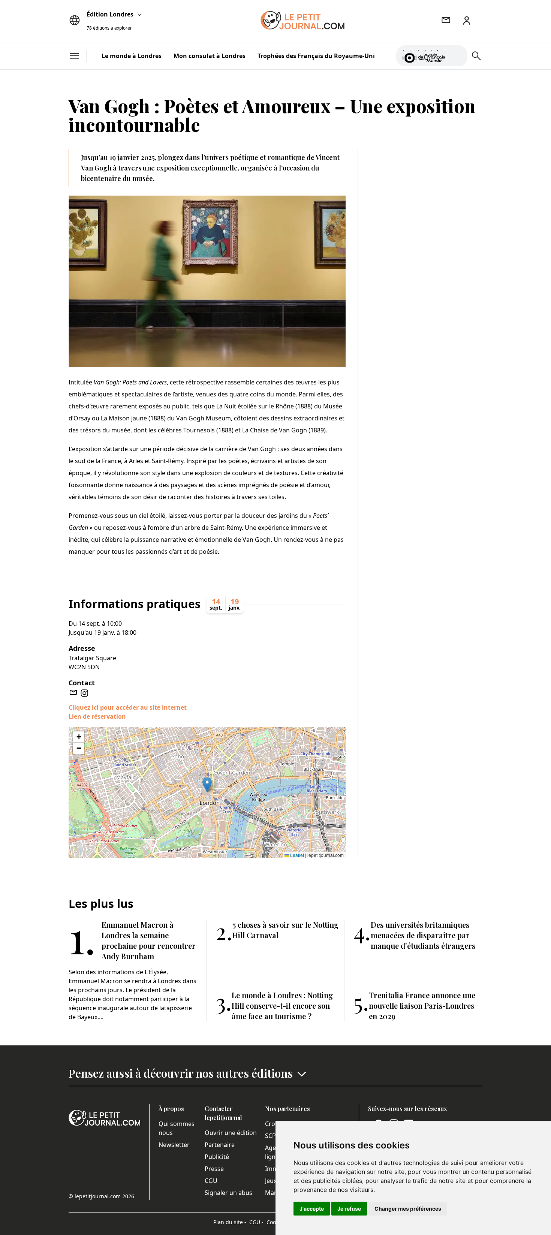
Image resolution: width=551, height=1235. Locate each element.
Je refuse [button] (349, 1208)
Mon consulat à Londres (210, 56)
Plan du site (229, 1222)
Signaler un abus (228, 1193)
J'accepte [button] (311, 1208)
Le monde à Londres (132, 56)
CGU (211, 1181)
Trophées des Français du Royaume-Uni (316, 56)
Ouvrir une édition (231, 1133)
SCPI (271, 1136)
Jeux (271, 1181)
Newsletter (174, 1145)
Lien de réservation (97, 716)
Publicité (217, 1157)
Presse (214, 1169)
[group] (457, 54)
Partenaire (220, 1145)
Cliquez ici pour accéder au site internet (128, 707)
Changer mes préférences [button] (407, 1208)
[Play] (457, 55)
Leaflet (296, 855)
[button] (207, 784)
